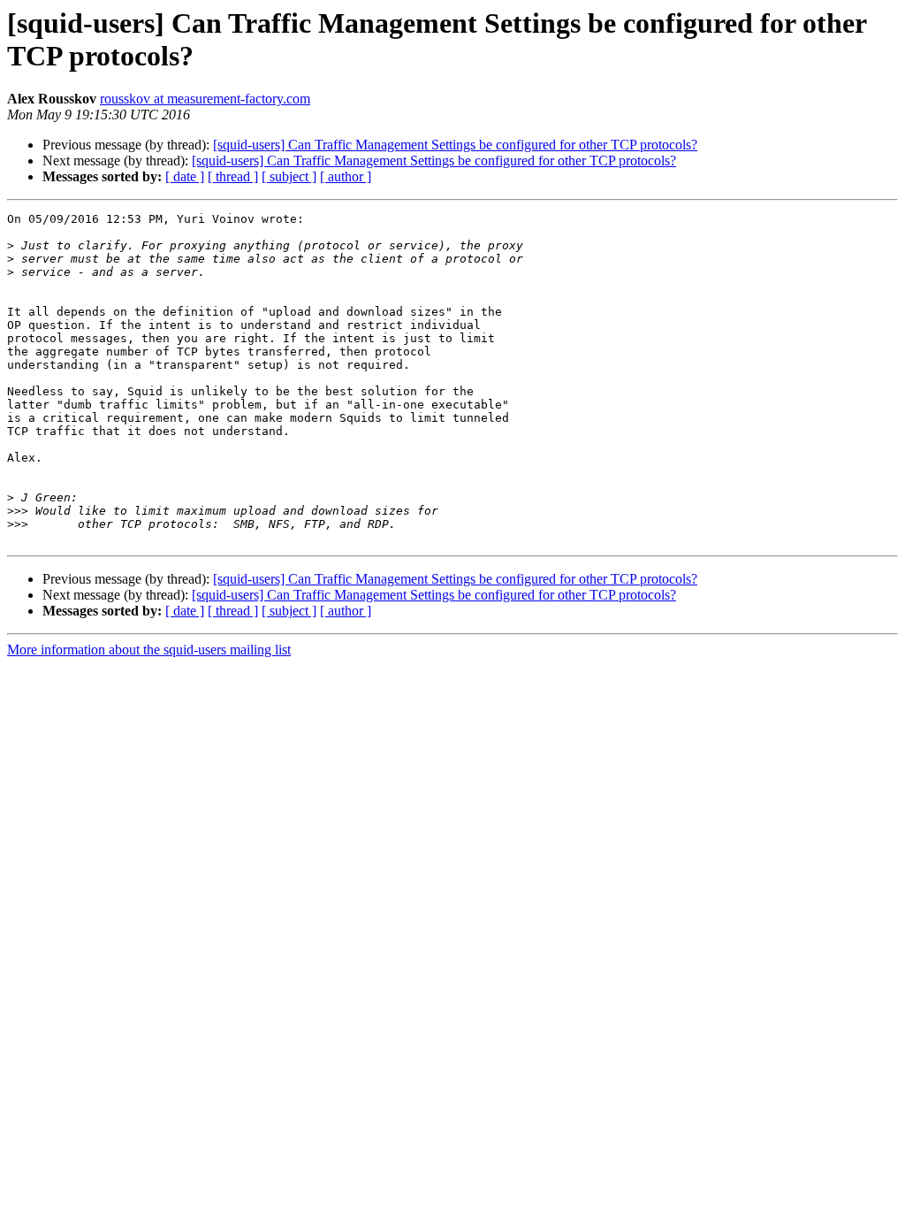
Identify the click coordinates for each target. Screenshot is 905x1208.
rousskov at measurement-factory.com (205, 98)
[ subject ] (289, 176)
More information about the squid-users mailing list (149, 649)
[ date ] (184, 176)
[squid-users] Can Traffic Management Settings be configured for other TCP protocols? (455, 144)
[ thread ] (233, 176)
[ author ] (345, 176)
